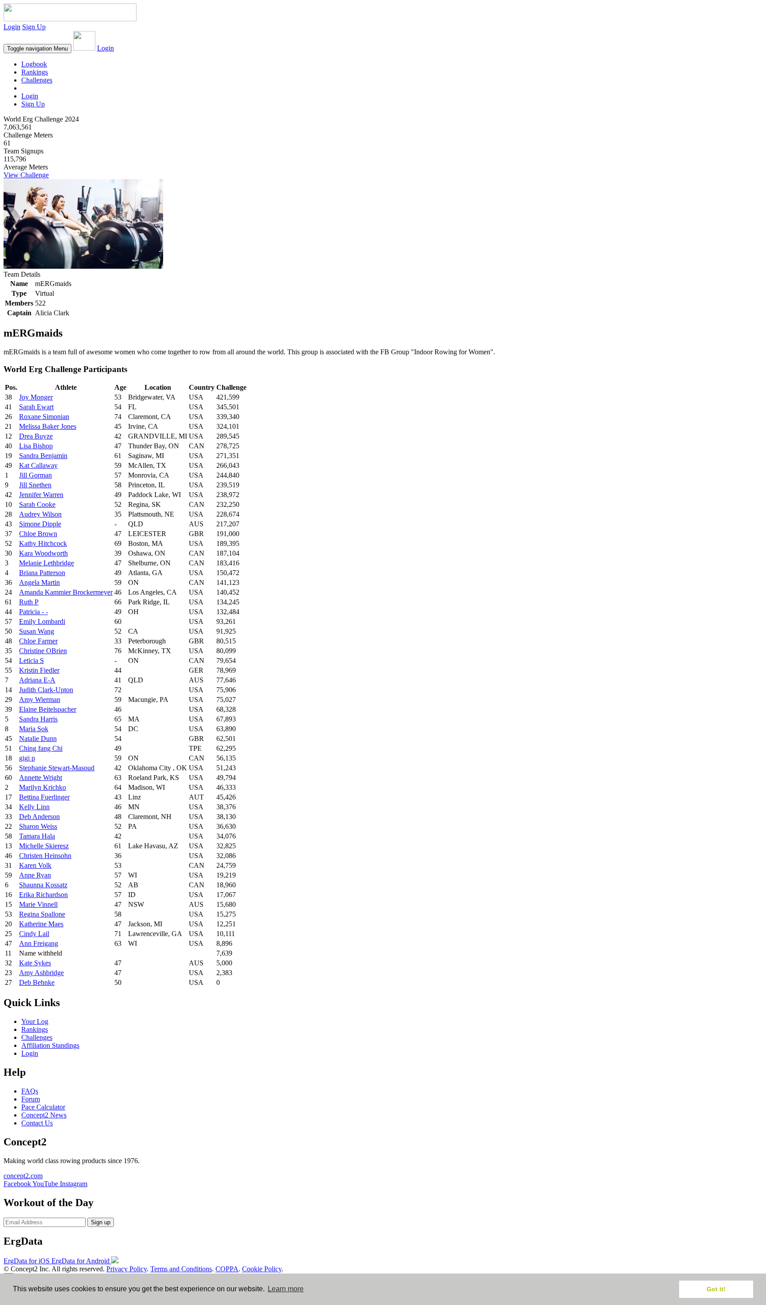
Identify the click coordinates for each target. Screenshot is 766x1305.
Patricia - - (33, 611)
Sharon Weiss (38, 826)
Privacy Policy (126, 1269)
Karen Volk (35, 865)
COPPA (226, 1269)
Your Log (34, 1021)
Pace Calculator (43, 1107)
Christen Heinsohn (45, 855)
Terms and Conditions (181, 1269)
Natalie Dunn (38, 738)
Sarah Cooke (37, 504)
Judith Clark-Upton (46, 690)
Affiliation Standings (50, 1045)
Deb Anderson (39, 816)
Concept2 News (43, 1115)
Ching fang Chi (41, 748)
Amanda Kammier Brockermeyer (66, 592)
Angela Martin (39, 582)
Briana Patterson (42, 572)
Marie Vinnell (38, 904)
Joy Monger (36, 397)
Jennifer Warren (41, 494)
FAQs (29, 1091)
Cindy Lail (34, 933)
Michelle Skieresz (44, 846)
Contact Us (37, 1123)
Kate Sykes (35, 963)
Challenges (36, 80)
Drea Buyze (36, 436)
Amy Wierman (39, 699)
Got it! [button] (716, 1289)
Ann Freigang (38, 943)
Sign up (100, 1222)
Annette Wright (40, 777)
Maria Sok (33, 729)
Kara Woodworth (43, 553)
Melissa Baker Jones (47, 426)
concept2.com (23, 1176)
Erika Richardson (43, 894)
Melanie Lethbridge (46, 563)
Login (12, 27)
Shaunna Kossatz (43, 885)
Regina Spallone (42, 914)
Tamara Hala (37, 836)
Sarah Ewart (36, 407)
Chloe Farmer (38, 641)
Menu (37, 48)
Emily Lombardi (42, 621)
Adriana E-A (37, 680)
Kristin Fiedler (39, 670)
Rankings (34, 72)
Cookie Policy (261, 1269)
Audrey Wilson (40, 514)
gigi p (27, 758)
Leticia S (31, 660)
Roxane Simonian (44, 416)
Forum (30, 1099)
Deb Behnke (37, 982)
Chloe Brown (38, 533)
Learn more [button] (286, 1289)
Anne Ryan (35, 875)
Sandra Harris (38, 719)
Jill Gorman (35, 475)
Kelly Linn (34, 807)
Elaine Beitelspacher (47, 709)
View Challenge (26, 175)
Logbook (34, 64)
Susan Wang (36, 631)
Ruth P (29, 602)
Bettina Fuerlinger (44, 797)
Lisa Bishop (36, 446)
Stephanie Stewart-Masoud (56, 768)
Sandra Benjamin (43, 455)
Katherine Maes (41, 924)
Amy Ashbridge (41, 972)
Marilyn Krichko (42, 787)
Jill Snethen (35, 485)
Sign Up (34, 27)
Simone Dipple (40, 524)
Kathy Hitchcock (43, 543)
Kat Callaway (38, 465)
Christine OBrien (43, 650)
